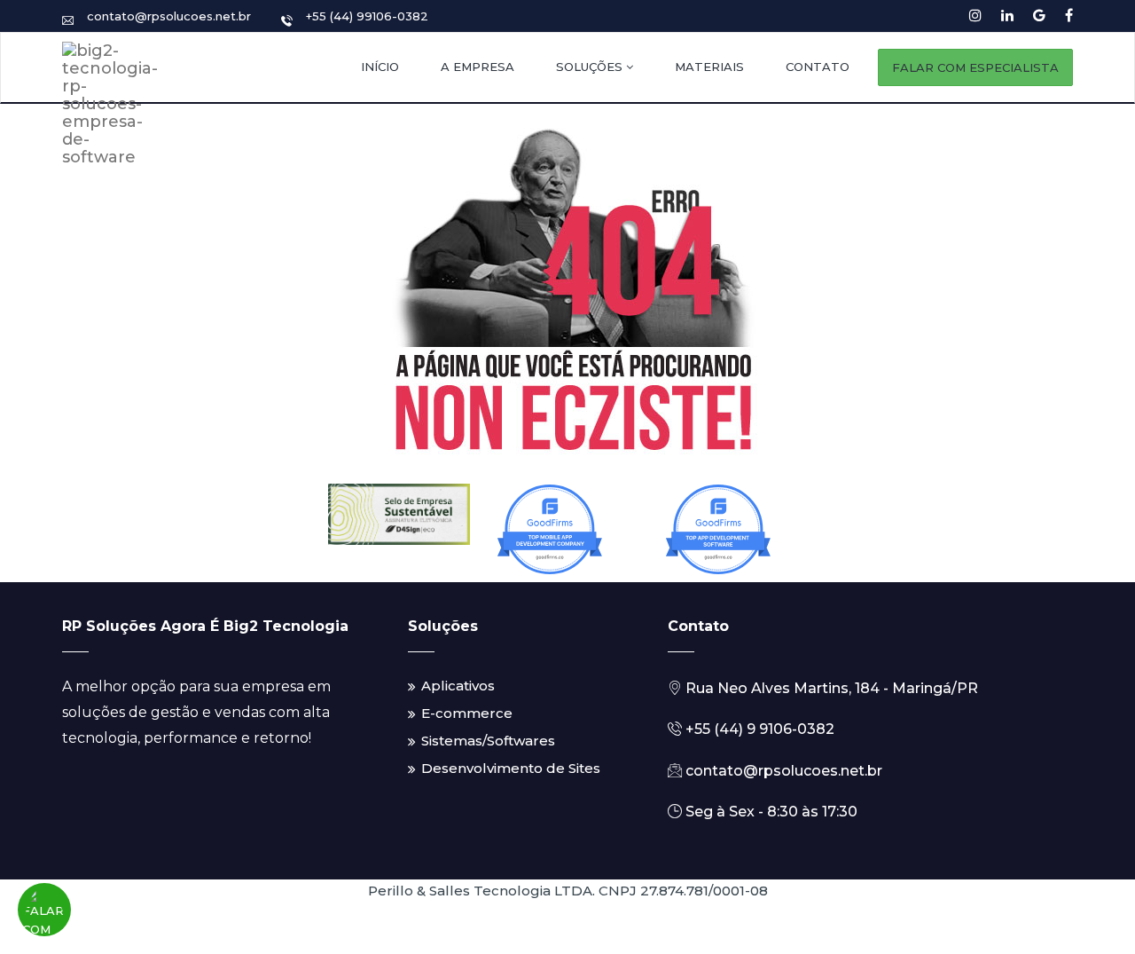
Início (380, 66)
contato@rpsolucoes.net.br (169, 16)
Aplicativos (458, 685)
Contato (817, 66)
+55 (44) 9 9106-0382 (758, 729)
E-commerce (467, 713)
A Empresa (477, 66)
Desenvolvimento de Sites (510, 768)
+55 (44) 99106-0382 (367, 16)
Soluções (591, 66)
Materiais (709, 66)
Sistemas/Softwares (488, 740)
